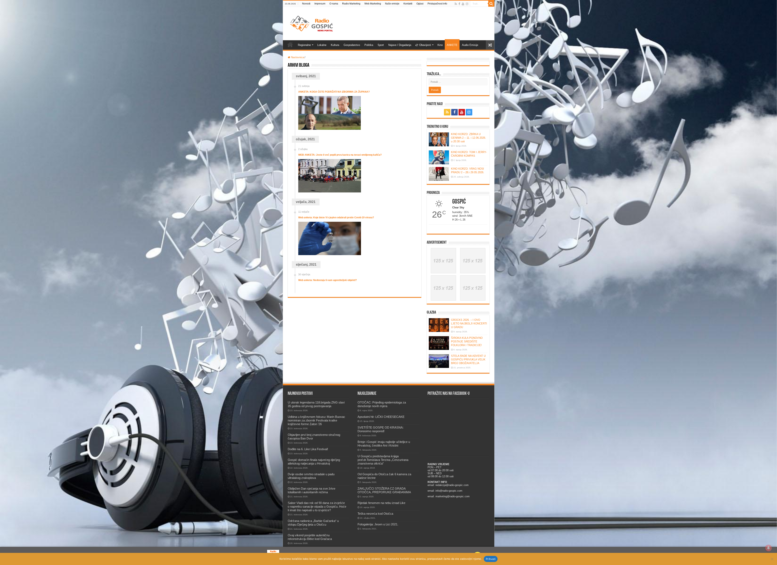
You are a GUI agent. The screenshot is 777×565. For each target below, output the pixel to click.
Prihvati (491, 559)
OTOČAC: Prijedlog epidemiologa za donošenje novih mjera (382, 404)
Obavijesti (425, 44)
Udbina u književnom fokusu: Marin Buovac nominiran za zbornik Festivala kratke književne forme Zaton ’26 (316, 420)
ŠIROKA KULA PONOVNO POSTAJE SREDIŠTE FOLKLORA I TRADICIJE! (467, 341)
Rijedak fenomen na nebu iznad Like (381, 503)
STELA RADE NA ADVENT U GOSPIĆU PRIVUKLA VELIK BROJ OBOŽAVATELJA (468, 359)
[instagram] (467, 3)
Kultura (335, 44)
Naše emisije (392, 3)
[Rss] (455, 3)
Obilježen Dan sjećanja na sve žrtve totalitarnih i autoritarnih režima (311, 490)
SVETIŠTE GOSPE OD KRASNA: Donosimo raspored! (380, 429)
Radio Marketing (351, 3)
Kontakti (407, 3)
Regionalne (304, 44)
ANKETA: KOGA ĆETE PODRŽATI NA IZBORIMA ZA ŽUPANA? (334, 91)
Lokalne (321, 44)
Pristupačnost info (437, 3)
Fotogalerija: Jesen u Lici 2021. (378, 524)
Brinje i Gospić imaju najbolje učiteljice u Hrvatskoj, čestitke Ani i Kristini (384, 443)
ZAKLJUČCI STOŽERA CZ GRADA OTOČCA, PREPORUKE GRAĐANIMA (384, 490)
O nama (333, 3)
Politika (368, 44)
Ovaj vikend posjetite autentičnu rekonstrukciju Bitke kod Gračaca (310, 537)
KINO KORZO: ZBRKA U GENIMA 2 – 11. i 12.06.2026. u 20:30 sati (468, 138)
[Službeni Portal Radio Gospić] (312, 23)
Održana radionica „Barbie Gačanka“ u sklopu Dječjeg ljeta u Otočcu (313, 522)
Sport (381, 44)
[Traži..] (491, 4)
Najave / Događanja (399, 44)
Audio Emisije (470, 44)
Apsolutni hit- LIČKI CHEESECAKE (381, 416)
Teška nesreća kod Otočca (375, 513)
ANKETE (452, 44)
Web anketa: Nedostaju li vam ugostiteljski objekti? (327, 280)
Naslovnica (297, 57)
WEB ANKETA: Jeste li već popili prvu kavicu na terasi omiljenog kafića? (340, 154)
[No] (772, 559)
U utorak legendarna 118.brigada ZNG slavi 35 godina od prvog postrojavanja (316, 404)
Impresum (319, 3)
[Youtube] (463, 3)
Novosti (306, 3)
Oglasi (420, 3)
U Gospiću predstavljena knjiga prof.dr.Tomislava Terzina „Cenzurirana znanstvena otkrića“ (383, 459)
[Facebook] (459, 3)
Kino (440, 44)
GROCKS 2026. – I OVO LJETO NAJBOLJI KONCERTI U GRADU (469, 323)
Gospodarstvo (352, 44)
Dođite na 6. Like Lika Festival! (308, 449)
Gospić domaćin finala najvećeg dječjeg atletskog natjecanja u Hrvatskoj (314, 461)
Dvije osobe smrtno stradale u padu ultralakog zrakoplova (311, 475)
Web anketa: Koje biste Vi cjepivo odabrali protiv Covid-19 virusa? (336, 217)
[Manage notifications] (768, 548)
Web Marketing (372, 3)
